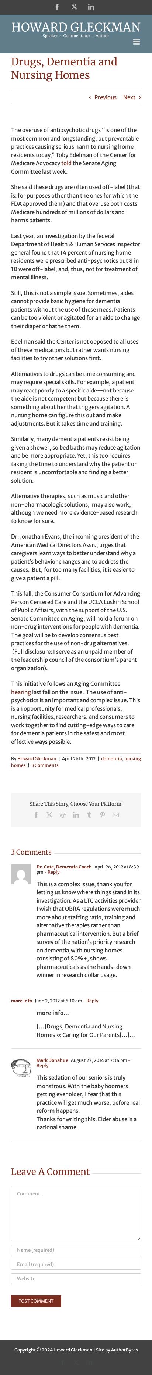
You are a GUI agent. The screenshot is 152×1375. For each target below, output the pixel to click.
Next (129, 97)
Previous (105, 97)
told (66, 163)
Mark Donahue (52, 1060)
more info (21, 1000)
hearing (21, 692)
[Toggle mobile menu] (137, 42)
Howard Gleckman (36, 758)
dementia (111, 758)
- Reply (52, 872)
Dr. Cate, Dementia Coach (64, 867)
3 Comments (45, 765)
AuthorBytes (124, 1350)
